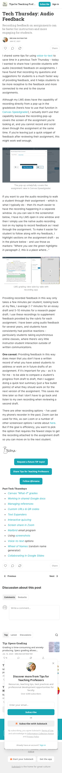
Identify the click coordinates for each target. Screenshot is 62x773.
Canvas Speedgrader (15, 112)
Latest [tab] (14, 635)
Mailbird (13, 530)
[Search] (57, 635)
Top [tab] (6, 635)
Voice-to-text (16, 541)
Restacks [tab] (22, 597)
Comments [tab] (9, 597)
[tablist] (15, 597)
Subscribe (44, 4)
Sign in (55, 4)
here (52, 422)
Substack (16, 766)
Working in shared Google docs (26, 498)
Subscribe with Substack (33, 723)
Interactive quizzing (19, 519)
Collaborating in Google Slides (26, 555)
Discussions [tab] (25, 635)
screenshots (22, 535)
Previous (12, 576)
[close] (53, 663)
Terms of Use (47, 730)
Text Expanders (17, 514)
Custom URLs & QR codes (23, 509)
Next (52, 576)
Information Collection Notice (40, 733)
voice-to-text (45, 55)
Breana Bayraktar (18, 38)
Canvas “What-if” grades (23, 493)
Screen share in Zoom (21, 525)
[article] (31, 651)
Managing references (20, 503)
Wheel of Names (18, 546)
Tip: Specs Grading (14, 643)
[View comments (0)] (13, 48)
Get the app (46, 759)
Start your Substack (23, 759)
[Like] (5, 48)
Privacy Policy (33, 736)
